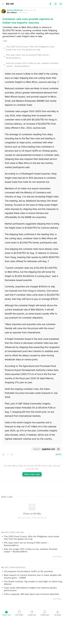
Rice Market (12, 12)
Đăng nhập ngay (32, 474)
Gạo (5, 41)
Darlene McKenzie (15, 10)
